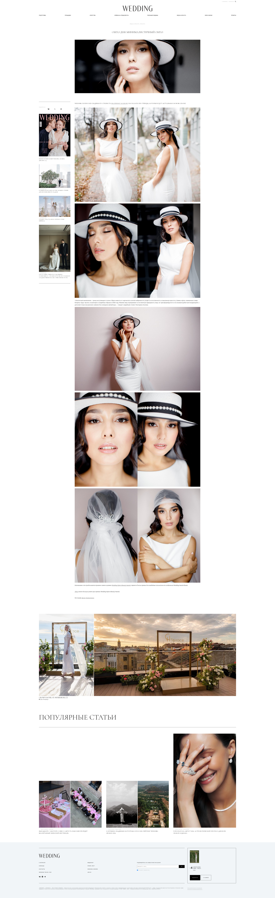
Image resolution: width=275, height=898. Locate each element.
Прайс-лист (91, 865)
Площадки (68, 15)
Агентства (92, 15)
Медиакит (91, 862)
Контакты (231, 1)
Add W (89, 872)
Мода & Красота (181, 15)
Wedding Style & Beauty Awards (121, 585)
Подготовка (42, 15)
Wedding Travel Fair (45, 872)
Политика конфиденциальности (194, 889)
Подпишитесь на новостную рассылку (149, 862)
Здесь (76, 591)
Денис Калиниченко (87, 598)
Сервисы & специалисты (121, 15)
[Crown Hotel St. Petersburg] (62, 698)
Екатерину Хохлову (119, 103)
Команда (41, 865)
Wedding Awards (93, 869)
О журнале (225, 1)
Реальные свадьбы (152, 15)
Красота (142, 23)
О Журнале (42, 862)
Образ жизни (208, 15)
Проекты (233, 15)
